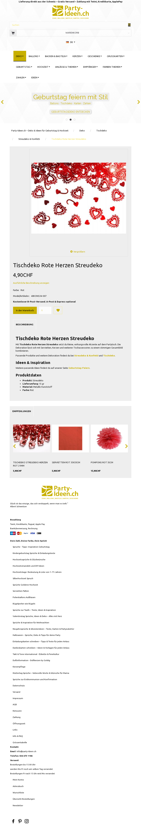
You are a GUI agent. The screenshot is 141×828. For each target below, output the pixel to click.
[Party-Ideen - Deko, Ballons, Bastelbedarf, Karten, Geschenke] (70, 11)
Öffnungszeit (19, 723)
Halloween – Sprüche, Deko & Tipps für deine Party (36, 635)
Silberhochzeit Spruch (23, 578)
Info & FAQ (18, 736)
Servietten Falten (21, 591)
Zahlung (16, 717)
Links (15, 730)
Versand (16, 692)
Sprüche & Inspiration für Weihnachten (31, 622)
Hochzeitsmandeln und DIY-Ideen (28, 566)
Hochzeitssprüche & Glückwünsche (29, 559)
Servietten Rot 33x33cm (66, 462)
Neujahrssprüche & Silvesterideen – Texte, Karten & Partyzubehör (43, 629)
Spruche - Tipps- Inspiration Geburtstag (31, 547)
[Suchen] (129, 24)
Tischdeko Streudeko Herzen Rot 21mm (30, 464)
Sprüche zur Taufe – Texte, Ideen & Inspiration (34, 610)
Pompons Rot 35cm (102, 462)
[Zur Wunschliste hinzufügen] (58, 310)
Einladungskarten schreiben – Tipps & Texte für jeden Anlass (41, 641)
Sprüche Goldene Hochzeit (25, 585)
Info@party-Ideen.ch (26, 751)
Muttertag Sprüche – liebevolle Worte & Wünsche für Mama (41, 673)
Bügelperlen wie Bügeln (24, 603)
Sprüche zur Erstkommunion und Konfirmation (35, 679)
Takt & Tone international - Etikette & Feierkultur (36, 654)
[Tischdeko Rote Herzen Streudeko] (78, 198)
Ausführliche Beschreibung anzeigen (31, 283)
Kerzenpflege (19, 667)
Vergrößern (79, 251)
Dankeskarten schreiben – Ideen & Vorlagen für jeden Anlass (41, 648)
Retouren (17, 711)
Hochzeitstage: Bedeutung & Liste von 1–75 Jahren (37, 572)
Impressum (18, 698)
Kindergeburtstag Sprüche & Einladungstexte (34, 553)
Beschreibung (24, 324)
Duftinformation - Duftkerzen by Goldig (31, 660)
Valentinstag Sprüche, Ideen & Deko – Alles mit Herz (37, 616)
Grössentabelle (20, 742)
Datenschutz (19, 685)
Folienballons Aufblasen (24, 597)
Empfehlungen (21, 411)
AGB (15, 704)
